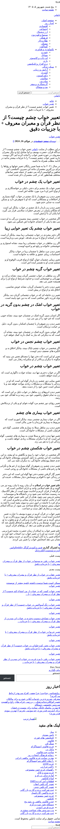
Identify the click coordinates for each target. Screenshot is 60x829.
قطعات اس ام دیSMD (42, 781)
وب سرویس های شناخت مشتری (37, 810)
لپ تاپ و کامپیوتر (39, 58)
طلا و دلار (43, 40)
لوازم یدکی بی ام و (44, 775)
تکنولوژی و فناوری (44, 49)
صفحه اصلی (47, 20)
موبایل (44, 55)
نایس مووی (48, 735)
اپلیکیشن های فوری (44, 737)
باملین (57, 15)
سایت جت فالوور (45, 752)
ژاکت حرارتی (47, 766)
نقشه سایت (48, 9)
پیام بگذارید (54, 670)
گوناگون (44, 46)
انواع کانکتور (47, 778)
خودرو (44, 52)
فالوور (50, 740)
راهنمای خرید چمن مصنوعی (39, 769)
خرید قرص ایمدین (45, 807)
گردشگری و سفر (39, 84)
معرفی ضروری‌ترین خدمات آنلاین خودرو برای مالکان (33, 699)
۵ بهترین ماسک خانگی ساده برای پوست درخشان (35, 707)
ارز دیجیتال (42, 32)
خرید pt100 (48, 764)
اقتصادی (43, 26)
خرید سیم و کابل (45, 772)
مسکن (44, 43)
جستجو (56, 673)
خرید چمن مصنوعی (44, 795)
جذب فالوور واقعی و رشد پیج (39, 801)
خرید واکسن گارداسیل (42, 793)
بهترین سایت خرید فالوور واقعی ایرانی (34, 758)
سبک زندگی (48, 66)
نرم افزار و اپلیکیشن (37, 64)
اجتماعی (43, 29)
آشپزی (44, 72)
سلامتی (44, 78)
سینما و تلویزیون (39, 35)
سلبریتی (43, 81)
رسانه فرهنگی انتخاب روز (41, 755)
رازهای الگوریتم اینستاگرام (40, 761)
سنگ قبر (49, 743)
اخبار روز (49, 23)
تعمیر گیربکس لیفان (43, 784)
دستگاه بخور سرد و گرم (42, 804)
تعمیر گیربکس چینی (44, 787)
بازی (45, 61)
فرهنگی (44, 37)
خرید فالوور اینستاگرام (42, 746)
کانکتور (50, 798)
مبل (52, 732)
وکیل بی (50, 749)
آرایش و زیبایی (40, 69)
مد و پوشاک (42, 87)
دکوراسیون (42, 75)
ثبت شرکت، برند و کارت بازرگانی (37, 790)
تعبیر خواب (54, 136)
